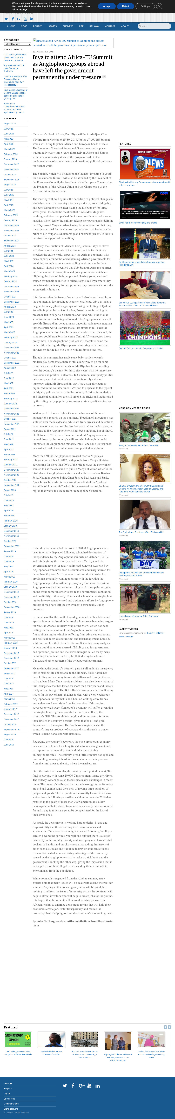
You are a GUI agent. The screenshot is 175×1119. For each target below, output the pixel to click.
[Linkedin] (31, 19)
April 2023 (9, 327)
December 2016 (11, 714)
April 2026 (9, 144)
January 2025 (10, 220)
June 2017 (9, 683)
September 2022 (11, 363)
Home (11, 26)
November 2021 (11, 414)
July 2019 (8, 556)
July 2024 (8, 251)
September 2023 (11, 302)
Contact (110, 26)
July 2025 (8, 190)
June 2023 (9, 317)
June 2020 (9, 500)
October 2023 (10, 297)
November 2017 (11, 658)
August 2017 (10, 673)
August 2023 (10, 307)
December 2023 (11, 286)
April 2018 (9, 633)
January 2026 (10, 159)
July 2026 (8, 129)
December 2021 (11, 409)
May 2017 (8, 689)
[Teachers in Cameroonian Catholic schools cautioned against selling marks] (151, 1047)
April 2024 (9, 266)
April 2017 (9, 694)
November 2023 (11, 291)
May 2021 (8, 444)
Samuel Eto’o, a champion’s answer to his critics (141, 348)
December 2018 (11, 592)
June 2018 (9, 622)
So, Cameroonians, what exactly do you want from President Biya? (142, 263)
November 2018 (11, 597)
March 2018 (9, 638)
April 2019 (9, 572)
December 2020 (11, 470)
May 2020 (8, 505)
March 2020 (9, 515)
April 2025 (9, 205)
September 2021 (11, 424)
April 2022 (9, 388)
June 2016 (9, 745)
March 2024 (9, 271)
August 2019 (10, 551)
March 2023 (9, 332)
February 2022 (11, 398)
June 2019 (9, 561)
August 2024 (10, 246)
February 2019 (11, 582)
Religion (94, 26)
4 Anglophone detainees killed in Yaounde (138, 445)
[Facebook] (12, 19)
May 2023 (8, 322)
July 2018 (8, 617)
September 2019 (11, 546)
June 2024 (9, 256)
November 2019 (11, 536)
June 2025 (9, 195)
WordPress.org (11, 1109)
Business (68, 26)
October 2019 (10, 541)
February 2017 (11, 704)
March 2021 (9, 454)
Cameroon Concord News (15, 1112)
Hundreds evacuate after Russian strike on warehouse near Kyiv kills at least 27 (84, 1054)
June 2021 (9, 439)
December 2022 (11, 348)
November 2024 (11, 230)
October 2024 (10, 235)
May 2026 (8, 139)
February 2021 (11, 459)
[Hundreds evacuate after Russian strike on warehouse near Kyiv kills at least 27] (85, 1047)
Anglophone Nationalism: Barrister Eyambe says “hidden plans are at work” (141, 574)
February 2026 (11, 154)
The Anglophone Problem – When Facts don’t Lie (141, 532)
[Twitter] (6, 19)
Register (8, 1088)
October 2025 (10, 174)
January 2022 (10, 404)
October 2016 (10, 724)
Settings (145, 6)
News (24, 26)
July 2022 (8, 373)
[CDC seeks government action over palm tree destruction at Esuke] (18, 1047)
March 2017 (9, 699)
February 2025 (11, 215)
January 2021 (10, 465)
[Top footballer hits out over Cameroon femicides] (51, 1047)
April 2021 (9, 449)
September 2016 (11, 729)
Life (81, 26)
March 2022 (9, 393)
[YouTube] (25, 19)
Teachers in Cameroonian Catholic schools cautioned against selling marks (151, 1054)
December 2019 (11, 531)
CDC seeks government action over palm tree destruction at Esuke (15, 57)
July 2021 (8, 434)
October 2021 (10, 419)
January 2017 (10, 709)
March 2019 (9, 577)
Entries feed (9, 1099)
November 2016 (11, 719)
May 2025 (8, 200)
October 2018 (10, 602)
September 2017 (11, 668)
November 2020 (11, 475)
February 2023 (11, 337)
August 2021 (10, 429)
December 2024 (11, 225)
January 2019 (10, 587)
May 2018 (8, 628)
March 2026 (9, 149)
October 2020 (10, 480)
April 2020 (9, 510)
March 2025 (9, 210)
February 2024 (11, 276)
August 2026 (10, 124)
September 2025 (11, 180)
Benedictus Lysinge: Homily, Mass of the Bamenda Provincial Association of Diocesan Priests (142, 304)
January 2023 (10, 342)
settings (22, 9)
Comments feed (11, 1104)
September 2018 (11, 607)
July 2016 (8, 739)
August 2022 (10, 368)
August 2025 (10, 185)
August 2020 (10, 490)
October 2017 (10, 663)
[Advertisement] (73, 106)
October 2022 (10, 358)
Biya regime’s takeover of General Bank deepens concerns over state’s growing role (118, 1057)
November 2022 (11, 353)
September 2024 (11, 241)
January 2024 (10, 281)
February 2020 (11, 521)
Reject (125, 6)
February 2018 (11, 643)
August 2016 (10, 734)
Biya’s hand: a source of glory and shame (138, 223)
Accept (107, 6)
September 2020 (11, 485)
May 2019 (8, 566)
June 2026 (9, 134)
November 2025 (11, 169)
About (125, 26)
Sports (52, 26)
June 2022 (9, 378)
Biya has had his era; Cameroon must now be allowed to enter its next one (145, 183)
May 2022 (8, 383)
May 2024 (8, 261)
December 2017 (11, 653)
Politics (37, 26)
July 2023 (8, 312)
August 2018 (10, 612)
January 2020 (10, 526)
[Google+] (19, 19)
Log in (7, 1094)
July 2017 (8, 678)
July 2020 (8, 495)
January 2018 (10, 648)
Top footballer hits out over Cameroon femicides (14, 68)
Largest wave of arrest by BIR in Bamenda (138, 616)
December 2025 (11, 164)
